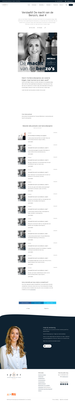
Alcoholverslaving (41, 380)
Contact (70, 4)
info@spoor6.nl (69, 1)
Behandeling (41, 4)
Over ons (61, 4)
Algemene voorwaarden (64, 399)
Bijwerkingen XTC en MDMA (44, 385)
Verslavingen (34, 4)
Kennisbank (48, 4)
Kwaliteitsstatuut (41, 378)
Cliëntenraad (40, 376)
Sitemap (39, 390)
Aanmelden (47, 346)
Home (29, 4)
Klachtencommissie (42, 374)
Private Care (56, 4)
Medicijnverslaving (42, 383)
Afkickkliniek (40, 387)
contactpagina (33, 289)
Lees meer (30, 141)
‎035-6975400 (60, 1)
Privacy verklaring (55, 399)
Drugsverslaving (41, 381)
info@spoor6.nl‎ (65, 376)
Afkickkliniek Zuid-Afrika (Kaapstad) (45, 389)
